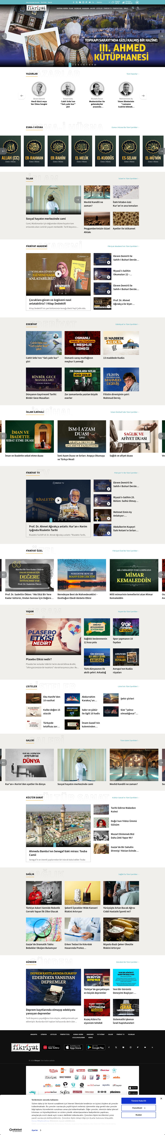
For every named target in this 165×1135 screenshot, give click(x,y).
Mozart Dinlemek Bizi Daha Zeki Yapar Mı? (122, 835)
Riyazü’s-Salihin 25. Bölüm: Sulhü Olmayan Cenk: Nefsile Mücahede (126, 499)
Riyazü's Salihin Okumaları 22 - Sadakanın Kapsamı (124, 272)
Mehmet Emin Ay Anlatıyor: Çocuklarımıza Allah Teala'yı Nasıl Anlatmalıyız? (124, 514)
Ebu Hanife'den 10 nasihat (51, 698)
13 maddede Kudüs (113, 358)
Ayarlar (35, 1130)
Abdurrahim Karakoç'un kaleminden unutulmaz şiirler (88, 698)
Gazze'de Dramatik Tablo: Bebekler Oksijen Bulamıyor (41, 946)
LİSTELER (99, 8)
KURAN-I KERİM (78, 1034)
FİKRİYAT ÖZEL (118, 8)
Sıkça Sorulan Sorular (32, 2)
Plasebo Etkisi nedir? (39, 659)
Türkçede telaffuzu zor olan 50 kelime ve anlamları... (51, 724)
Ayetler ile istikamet (124, 228)
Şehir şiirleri (127, 698)
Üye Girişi (44, 2)
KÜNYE (90, 1037)
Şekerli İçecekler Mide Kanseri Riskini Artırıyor (81, 909)
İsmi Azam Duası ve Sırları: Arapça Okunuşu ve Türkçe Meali (81, 457)
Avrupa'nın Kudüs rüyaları (123, 670)
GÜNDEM (44, 1034)
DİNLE (126, 8)
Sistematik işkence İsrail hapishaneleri (123, 1021)
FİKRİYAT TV (108, 8)
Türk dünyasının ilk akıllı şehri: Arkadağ (95, 670)
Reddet (139, 1115)
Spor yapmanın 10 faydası (123, 640)
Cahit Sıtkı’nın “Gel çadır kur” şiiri (68, 104)
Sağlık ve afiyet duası (121, 455)
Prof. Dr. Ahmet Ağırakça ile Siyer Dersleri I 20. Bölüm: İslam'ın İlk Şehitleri (124, 302)
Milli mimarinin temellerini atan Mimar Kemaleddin (131, 596)
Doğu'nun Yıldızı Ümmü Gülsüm (124, 822)
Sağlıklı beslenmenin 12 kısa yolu (95, 640)
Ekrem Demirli (39, 99)
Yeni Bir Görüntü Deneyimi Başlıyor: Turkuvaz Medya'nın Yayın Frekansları (124, 991)
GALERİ (92, 8)
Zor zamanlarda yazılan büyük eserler (81, 396)
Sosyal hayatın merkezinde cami (46, 218)
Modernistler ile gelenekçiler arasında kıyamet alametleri (97, 104)
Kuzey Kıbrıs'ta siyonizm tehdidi (93, 1021)
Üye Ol (50, 2)
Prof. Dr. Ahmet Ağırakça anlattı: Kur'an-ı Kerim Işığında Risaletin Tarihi (58, 528)
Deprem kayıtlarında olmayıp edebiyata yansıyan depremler (50, 1011)
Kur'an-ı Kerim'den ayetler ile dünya (25, 784)
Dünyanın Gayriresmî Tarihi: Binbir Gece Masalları (41, 396)
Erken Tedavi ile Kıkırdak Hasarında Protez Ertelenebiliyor (78, 946)
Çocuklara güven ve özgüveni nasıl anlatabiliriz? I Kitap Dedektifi (50, 301)
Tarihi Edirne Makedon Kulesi (123, 809)
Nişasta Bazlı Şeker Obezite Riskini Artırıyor (118, 946)
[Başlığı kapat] (161, 1098)
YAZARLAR (77, 8)
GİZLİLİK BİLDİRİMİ (78, 1037)
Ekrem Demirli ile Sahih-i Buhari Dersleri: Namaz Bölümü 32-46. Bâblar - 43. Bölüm (126, 484)
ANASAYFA (33, 1034)
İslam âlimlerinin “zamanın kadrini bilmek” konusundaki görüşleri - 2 (126, 104)
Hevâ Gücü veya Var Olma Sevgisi (39, 102)
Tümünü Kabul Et (138, 1101)
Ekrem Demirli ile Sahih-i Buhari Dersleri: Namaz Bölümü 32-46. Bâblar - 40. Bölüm (126, 258)
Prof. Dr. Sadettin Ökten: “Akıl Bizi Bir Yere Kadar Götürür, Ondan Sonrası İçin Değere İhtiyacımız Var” (28, 596)
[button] (3, 36)
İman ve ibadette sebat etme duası (24, 455)
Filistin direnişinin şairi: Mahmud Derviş (116, 396)
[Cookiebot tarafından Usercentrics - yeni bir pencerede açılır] (15, 1130)
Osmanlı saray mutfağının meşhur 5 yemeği (79, 359)
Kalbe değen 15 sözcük (51, 711)
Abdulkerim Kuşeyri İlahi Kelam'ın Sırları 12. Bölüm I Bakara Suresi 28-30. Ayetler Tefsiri (124, 528)
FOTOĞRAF (100, 1034)
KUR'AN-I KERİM (62, 8)
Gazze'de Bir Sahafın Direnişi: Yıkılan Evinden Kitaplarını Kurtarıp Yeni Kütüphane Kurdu (124, 849)
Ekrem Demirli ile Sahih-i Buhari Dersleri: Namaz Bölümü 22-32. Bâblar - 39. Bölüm (126, 287)
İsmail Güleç (68, 99)
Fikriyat (37, 1060)
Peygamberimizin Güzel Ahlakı (97, 230)
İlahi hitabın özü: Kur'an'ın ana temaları (125, 203)
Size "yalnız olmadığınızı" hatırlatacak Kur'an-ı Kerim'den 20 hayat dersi (128, 711)
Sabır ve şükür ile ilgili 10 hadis (91, 711)
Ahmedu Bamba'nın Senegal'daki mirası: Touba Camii (58, 853)
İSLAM (71, 8)
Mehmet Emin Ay (126, 99)
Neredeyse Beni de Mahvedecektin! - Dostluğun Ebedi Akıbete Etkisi (77, 596)
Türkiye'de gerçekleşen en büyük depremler (96, 991)
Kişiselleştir (137, 1108)
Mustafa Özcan (97, 99)
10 (95, 65)
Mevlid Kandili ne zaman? (93, 203)
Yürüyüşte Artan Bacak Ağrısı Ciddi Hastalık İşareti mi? (119, 909)
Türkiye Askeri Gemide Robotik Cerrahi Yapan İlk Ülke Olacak (43, 909)
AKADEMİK (85, 8)
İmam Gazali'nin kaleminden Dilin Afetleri (91, 724)
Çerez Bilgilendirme (41, 1121)
